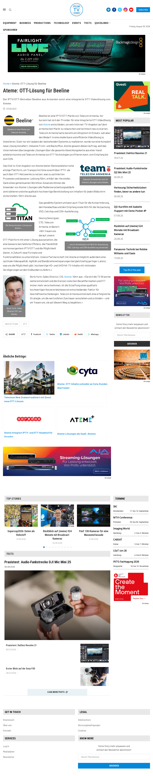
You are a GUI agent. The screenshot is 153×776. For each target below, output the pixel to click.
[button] (8, 526)
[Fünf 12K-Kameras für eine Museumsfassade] (93, 516)
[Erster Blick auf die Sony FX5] (94, 676)
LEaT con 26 (120, 550)
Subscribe (143, 9)
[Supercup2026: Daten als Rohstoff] (21, 516)
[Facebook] (114, 10)
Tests (88, 23)
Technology (61, 23)
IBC (115, 506)
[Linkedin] (108, 10)
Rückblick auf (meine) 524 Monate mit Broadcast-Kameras (128, 230)
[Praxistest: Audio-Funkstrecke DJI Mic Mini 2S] (57, 605)
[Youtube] (131, 10)
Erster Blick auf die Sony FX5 (20, 668)
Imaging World (121, 528)
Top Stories (13, 498)
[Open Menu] (4, 9)
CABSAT (117, 539)
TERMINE (120, 498)
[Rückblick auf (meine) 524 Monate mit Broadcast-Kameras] (57, 516)
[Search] (10, 10)
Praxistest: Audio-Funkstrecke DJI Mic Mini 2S (37, 562)
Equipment (10, 23)
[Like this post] (24, 334)
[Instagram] (125, 10)
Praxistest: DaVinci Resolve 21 (130, 153)
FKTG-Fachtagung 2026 (126, 561)
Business (25, 23)
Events (76, 23)
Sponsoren (10, 29)
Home (6, 83)
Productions (42, 23)
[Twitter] (120, 10)
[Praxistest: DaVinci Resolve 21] (94, 653)
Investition (11, 324)
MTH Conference (122, 517)
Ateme (47, 124)
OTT (25, 324)
